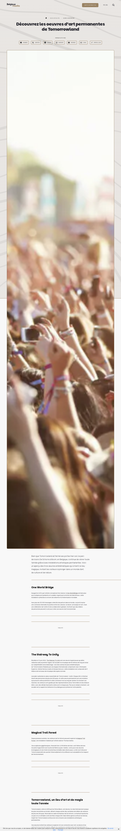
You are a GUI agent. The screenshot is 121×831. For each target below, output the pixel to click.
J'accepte (60, 830)
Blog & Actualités (55, 18)
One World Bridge (72, 593)
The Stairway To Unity (53, 660)
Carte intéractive (90, 5)
